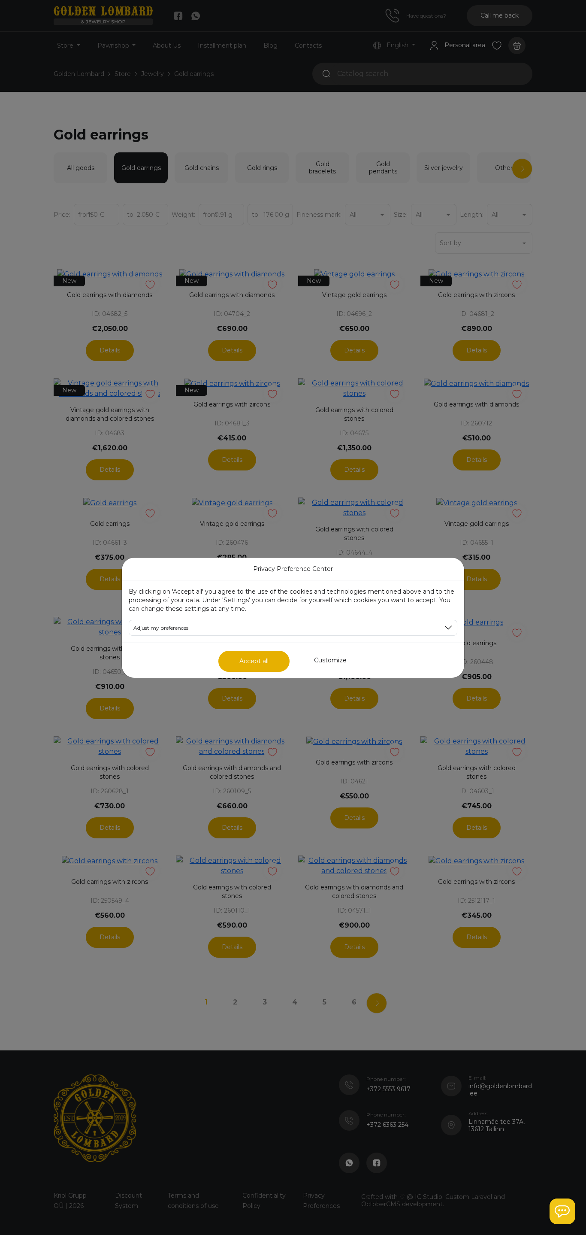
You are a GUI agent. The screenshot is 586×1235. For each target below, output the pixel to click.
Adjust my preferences (160, 628)
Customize (330, 660)
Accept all (254, 661)
